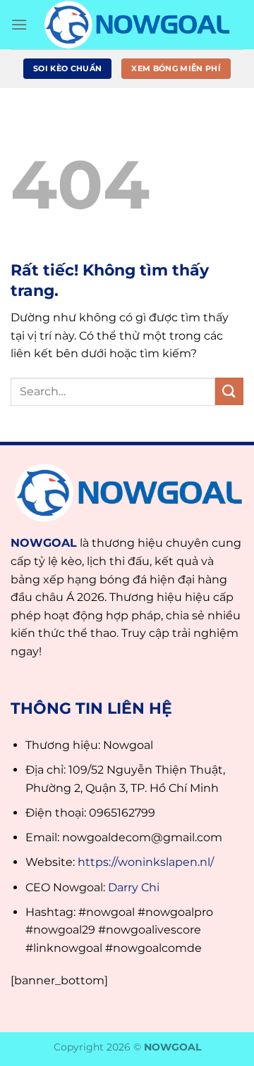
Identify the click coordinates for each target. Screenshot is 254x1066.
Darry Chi (133, 887)
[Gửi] (229, 391)
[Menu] (19, 24)
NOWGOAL (44, 543)
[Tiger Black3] (135, 24)
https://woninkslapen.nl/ (146, 862)
